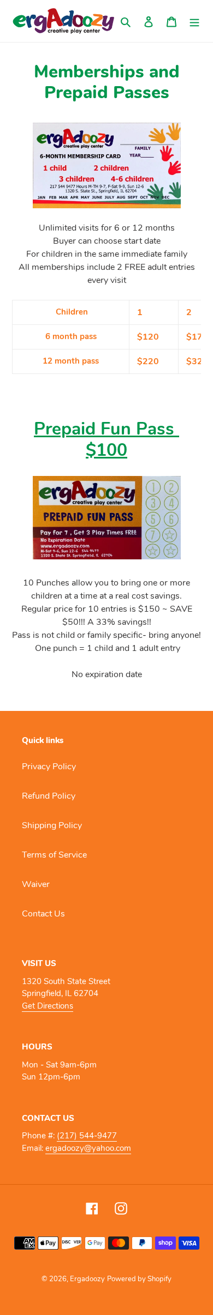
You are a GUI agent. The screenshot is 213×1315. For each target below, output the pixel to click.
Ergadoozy (87, 1279)
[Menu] (194, 21)
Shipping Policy (52, 825)
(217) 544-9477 (87, 1135)
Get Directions (47, 1005)
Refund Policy (48, 796)
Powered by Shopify (139, 1279)
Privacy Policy (49, 767)
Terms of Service (54, 855)
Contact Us (43, 914)
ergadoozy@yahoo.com (88, 1148)
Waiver (36, 884)
